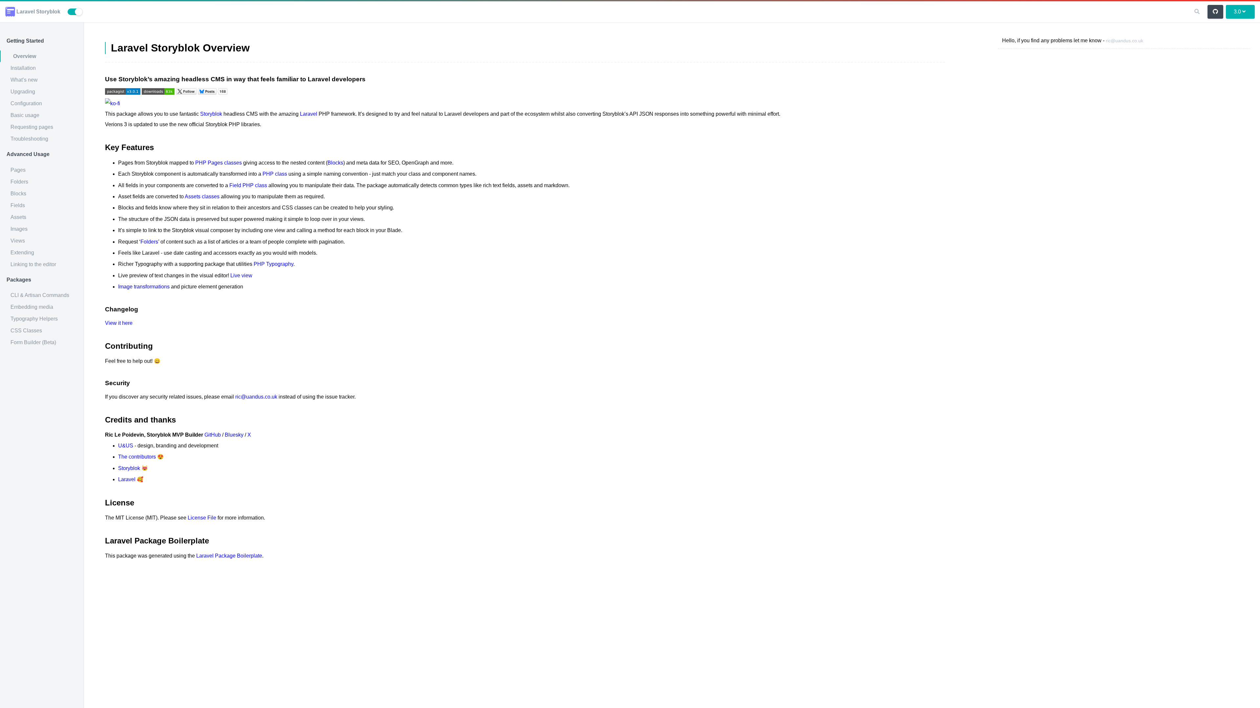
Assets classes (202, 196)
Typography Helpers (34, 319)
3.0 (1237, 11)
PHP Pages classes (218, 163)
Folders (19, 182)
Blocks (18, 193)
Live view (241, 275)
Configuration (26, 103)
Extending (22, 252)
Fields (17, 205)
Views (17, 241)
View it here (119, 323)
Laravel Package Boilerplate (229, 556)
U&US (125, 445)
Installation (23, 68)
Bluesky (234, 435)
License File (202, 518)
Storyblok (211, 114)
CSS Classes (26, 330)
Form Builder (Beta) (33, 342)
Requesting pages (31, 127)
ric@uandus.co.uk (1124, 40)
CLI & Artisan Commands (39, 295)
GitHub (212, 435)
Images (19, 229)
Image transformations (144, 286)
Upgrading (22, 91)
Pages (18, 170)
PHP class (274, 174)
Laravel (308, 114)
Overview (24, 56)
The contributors (137, 457)
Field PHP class (248, 185)
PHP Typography (273, 264)
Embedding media (31, 307)
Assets (18, 217)
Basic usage (24, 115)
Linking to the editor (33, 264)
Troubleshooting (29, 139)
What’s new (24, 80)
